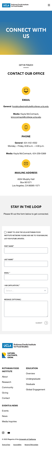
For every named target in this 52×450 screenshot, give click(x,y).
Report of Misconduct (31, 444)
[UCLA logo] (19, 345)
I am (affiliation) (12, 285)
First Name (9, 246)
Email (7, 273)
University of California (27, 439)
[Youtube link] (9, 433)
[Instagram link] (3, 433)
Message (12, 299)
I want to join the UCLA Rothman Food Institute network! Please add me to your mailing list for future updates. (26, 235)
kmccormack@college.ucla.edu (26, 117)
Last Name (8, 259)
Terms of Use (6, 444)
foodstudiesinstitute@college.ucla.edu (30, 106)
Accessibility (17, 444)
